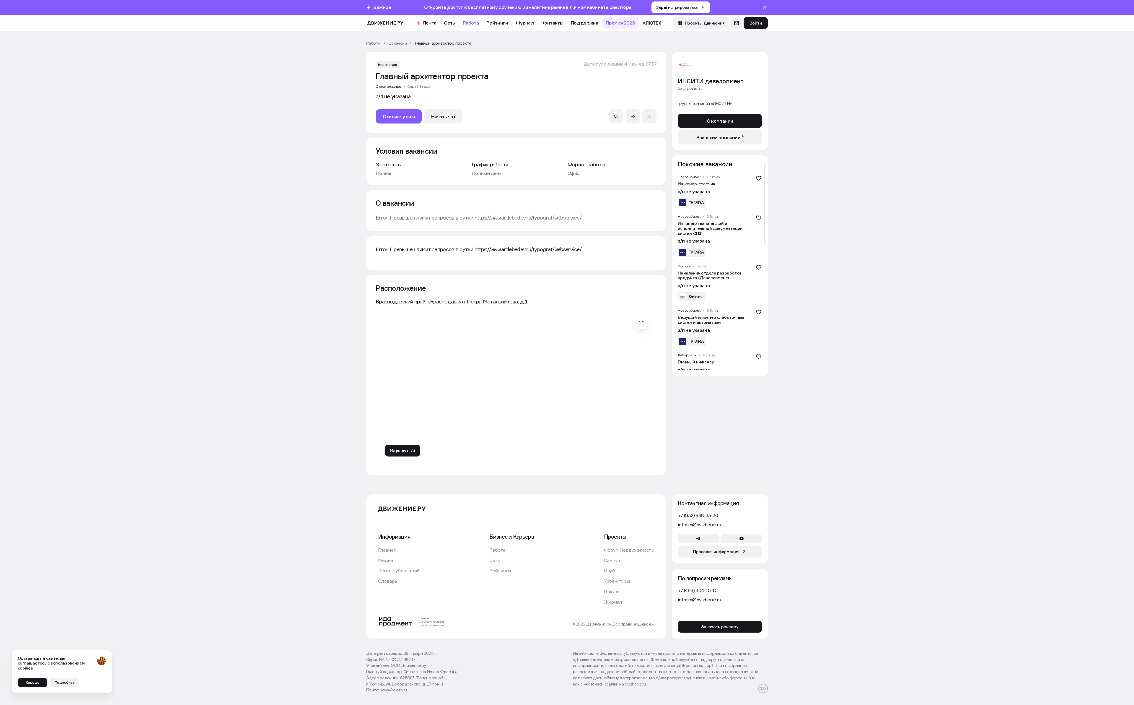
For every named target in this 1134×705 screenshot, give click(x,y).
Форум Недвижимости (629, 550)
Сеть (449, 23)
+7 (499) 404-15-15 (697, 590)
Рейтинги (497, 23)
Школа (611, 591)
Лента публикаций (399, 571)
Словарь (387, 581)
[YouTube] (741, 538)
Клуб (609, 571)
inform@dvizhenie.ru (699, 524)
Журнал (525, 23)
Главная (387, 550)
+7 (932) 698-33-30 (698, 515)
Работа (471, 23)
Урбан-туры (617, 581)
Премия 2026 (620, 23)
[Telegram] (698, 538)
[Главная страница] (385, 23)
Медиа (385, 560)
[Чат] (736, 23)
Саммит (612, 560)
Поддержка (584, 23)
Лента (429, 23)
